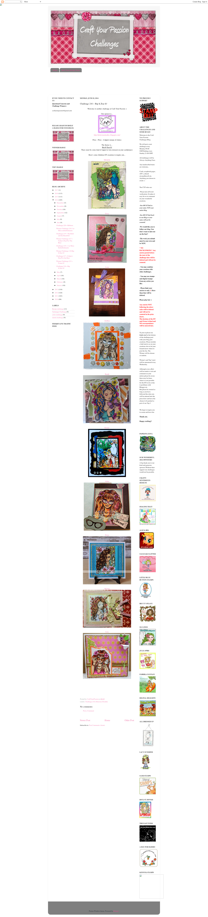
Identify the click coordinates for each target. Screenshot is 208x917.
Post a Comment (88, 711)
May (58, 272)
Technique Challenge (59, 312)
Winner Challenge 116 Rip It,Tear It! (65, 252)
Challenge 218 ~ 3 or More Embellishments (65, 247)
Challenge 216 (90, 702)
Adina (107, 481)
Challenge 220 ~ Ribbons (64, 225)
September (60, 213)
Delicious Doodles (102, 702)
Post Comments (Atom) (97, 725)
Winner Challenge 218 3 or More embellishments (65, 229)
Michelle (107, 160)
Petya (107, 535)
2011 (57, 296)
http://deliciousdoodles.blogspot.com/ (107, 135)
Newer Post (85, 720)
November (60, 206)
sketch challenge (57, 317)
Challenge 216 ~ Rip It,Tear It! (63, 267)
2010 (57, 299)
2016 (57, 193)
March (59, 279)
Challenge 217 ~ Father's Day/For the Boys (64, 257)
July (58, 219)
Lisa (107, 631)
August (59, 216)
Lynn (107, 267)
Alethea (107, 320)
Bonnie (107, 427)
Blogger (116, 911)
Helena (107, 588)
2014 (57, 200)
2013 (57, 289)
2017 (57, 190)
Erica (107, 213)
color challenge (57, 315)
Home (55, 70)
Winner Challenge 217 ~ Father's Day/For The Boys (64, 241)
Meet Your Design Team (71, 70)
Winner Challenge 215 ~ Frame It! (64, 262)
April (59, 275)
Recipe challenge (58, 309)
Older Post (129, 720)
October (60, 209)
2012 (57, 293)
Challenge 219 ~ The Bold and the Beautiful (65, 235)
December (60, 203)
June (58, 222)
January (59, 285)
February (60, 282)
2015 (57, 197)
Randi (107, 374)
